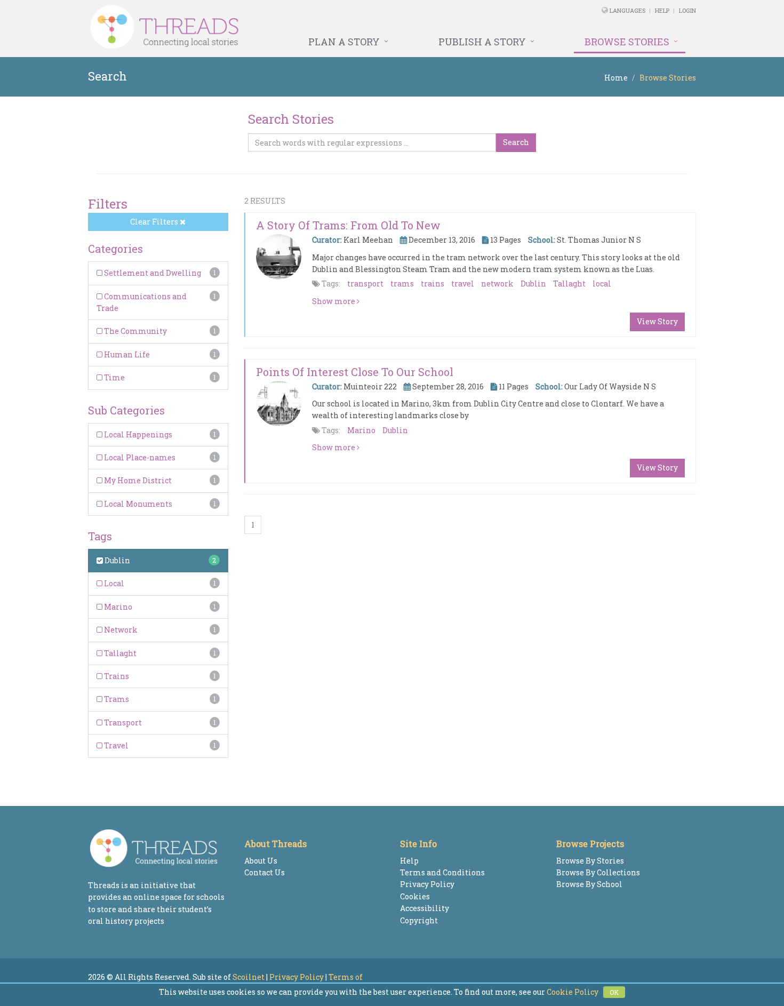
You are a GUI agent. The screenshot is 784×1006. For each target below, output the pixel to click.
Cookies (415, 896)
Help (662, 10)
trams (402, 283)
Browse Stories (627, 41)
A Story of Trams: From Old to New (348, 225)
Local (113, 583)
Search (516, 142)
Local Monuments (137, 504)
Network (120, 630)
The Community (134, 331)
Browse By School (589, 884)
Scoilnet (249, 977)
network (497, 283)
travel (462, 283)
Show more (334, 301)
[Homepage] (276, 27)
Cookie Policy (572, 992)
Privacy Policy (427, 884)
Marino (117, 607)
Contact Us (264, 872)
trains (432, 283)
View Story (657, 321)
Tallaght (119, 653)
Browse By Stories (590, 861)
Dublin (116, 560)
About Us (260, 861)
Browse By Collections (598, 872)
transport (365, 283)
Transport (122, 722)
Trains (115, 676)
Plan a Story (344, 41)
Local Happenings (137, 434)
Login (687, 10)
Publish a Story (482, 41)
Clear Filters (155, 222)
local (602, 283)
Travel (115, 745)
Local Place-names (138, 457)
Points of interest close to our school (354, 372)
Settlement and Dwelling (151, 273)
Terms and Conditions (442, 872)
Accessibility (424, 908)
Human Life (126, 354)
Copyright (419, 920)
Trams (115, 699)
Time (113, 377)
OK (614, 992)
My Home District (137, 480)
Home (616, 78)
